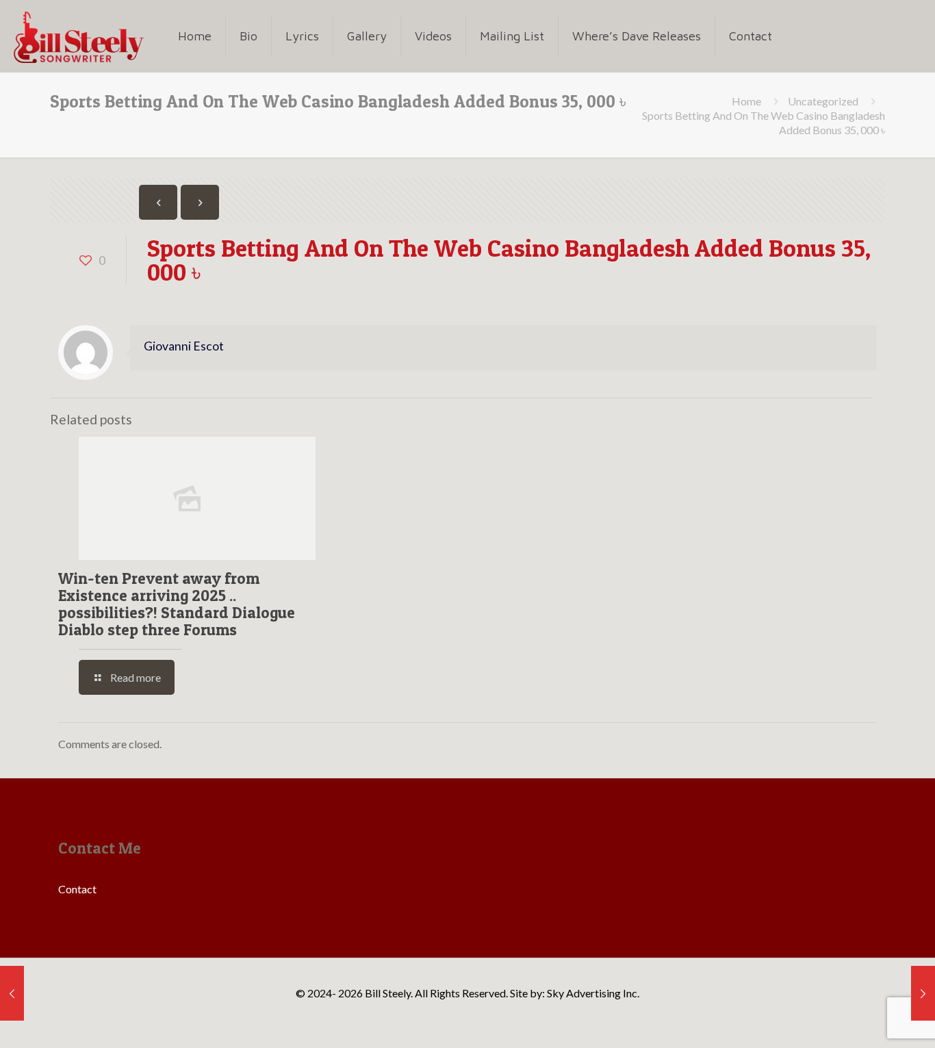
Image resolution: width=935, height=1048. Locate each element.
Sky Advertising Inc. (593, 992)
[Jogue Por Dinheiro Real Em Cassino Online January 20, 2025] (12, 993)
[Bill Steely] (79, 36)
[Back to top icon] (869, 1020)
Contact (77, 888)
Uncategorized (823, 100)
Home (746, 100)
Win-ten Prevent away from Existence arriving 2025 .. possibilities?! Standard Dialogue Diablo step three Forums (176, 604)
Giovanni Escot (184, 346)
